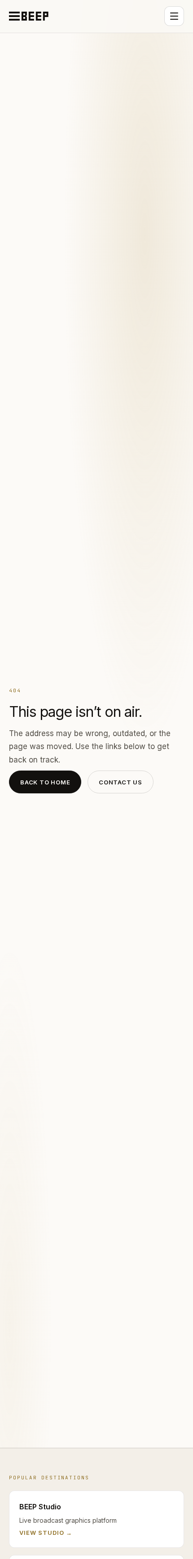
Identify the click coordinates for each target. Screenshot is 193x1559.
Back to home (45, 782)
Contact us (120, 782)
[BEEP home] (28, 16)
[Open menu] (174, 16)
